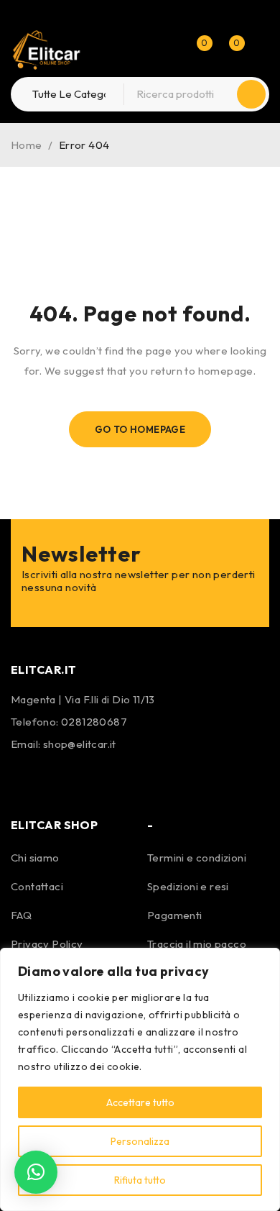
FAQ (21, 915)
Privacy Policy (47, 944)
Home (26, 145)
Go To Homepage (140, 429)
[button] (35, 1172)
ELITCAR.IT (44, 669)
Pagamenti (174, 915)
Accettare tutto (140, 1102)
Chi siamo (35, 857)
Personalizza (140, 1141)
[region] (140, 1079)
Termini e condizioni (196, 857)
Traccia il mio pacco (196, 944)
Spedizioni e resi (188, 886)
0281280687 (94, 721)
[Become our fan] (25, 778)
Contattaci (37, 886)
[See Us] (63, 778)
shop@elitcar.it (79, 744)
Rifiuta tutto (140, 1180)
